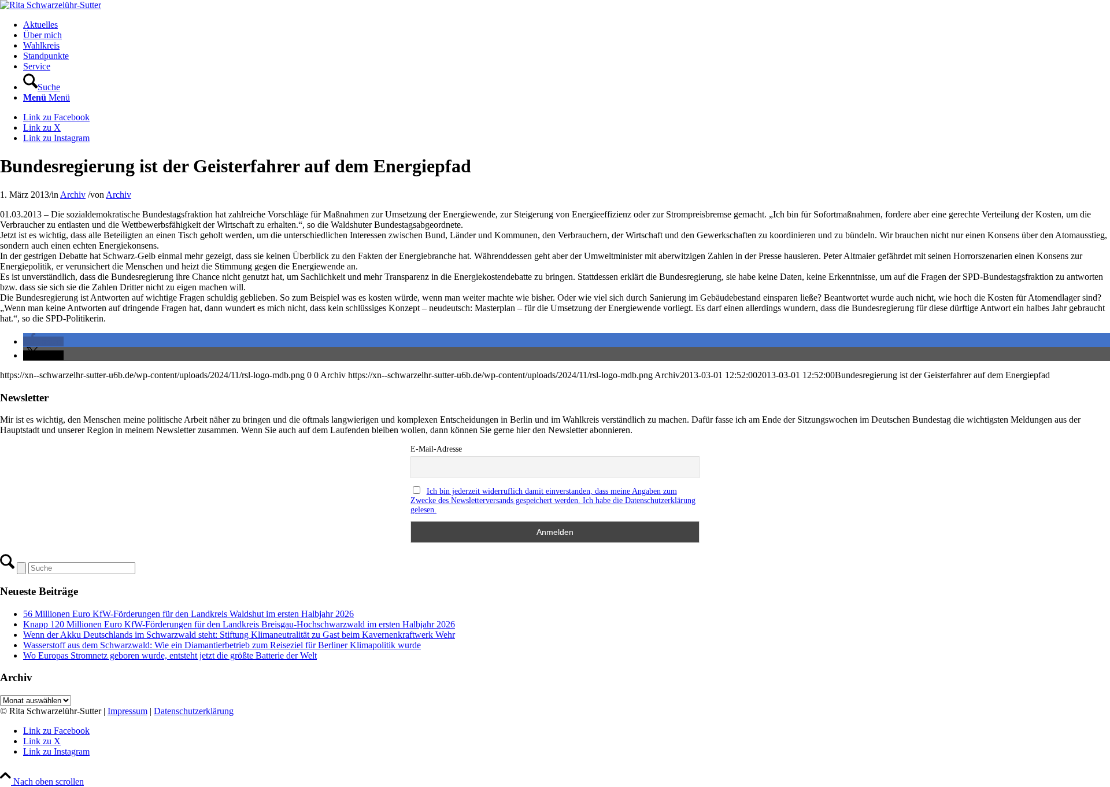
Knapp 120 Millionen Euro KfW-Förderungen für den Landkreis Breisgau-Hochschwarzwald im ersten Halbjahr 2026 (239, 624)
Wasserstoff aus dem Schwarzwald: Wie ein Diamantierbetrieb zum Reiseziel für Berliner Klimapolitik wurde (222, 645)
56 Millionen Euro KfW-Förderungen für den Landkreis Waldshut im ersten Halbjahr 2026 (188, 614)
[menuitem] (566, 25)
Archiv (73, 194)
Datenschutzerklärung (194, 711)
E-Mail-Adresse (436, 449)
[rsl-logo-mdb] (50, 5)
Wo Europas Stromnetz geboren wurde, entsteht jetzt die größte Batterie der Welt (170, 655)
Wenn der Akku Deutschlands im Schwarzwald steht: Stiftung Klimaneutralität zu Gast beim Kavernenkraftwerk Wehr (239, 635)
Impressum (127, 711)
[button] (43, 341)
